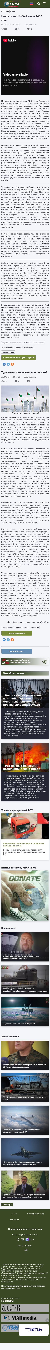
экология (35, 627)
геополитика (38, 343)
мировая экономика (24, 347)
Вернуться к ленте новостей (25, 1229)
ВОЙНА (27, 343)
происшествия (8, 352)
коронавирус (7, 347)
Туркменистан (22, 627)
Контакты (14, 1220)
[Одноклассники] (12, 364)
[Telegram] (8, 364)
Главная (5, 11)
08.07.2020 (10, 25)
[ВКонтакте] (4, 364)
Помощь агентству (35, 1214)
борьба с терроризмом (11, 343)
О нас (14, 1214)
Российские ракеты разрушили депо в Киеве (21, 767)
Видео (13, 11)
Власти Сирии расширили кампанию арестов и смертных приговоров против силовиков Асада (23, 700)
